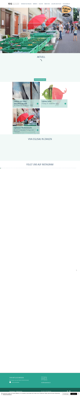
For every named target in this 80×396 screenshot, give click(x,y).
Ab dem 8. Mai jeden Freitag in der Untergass (24, 130)
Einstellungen (66, 394)
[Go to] (37, 103)
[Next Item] (76, 270)
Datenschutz (19, 391)
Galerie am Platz (20, 101)
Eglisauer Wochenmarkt (23, 128)
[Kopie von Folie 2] (39, 50)
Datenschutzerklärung (7, 394)
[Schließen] (78, 394)
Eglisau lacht (46, 101)
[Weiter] (74, 30)
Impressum (12, 391)
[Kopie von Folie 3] (41, 50)
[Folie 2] (38, 50)
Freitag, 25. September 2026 (50, 103)
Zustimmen (74, 394)
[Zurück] (5, 30)
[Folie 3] (40, 50)
